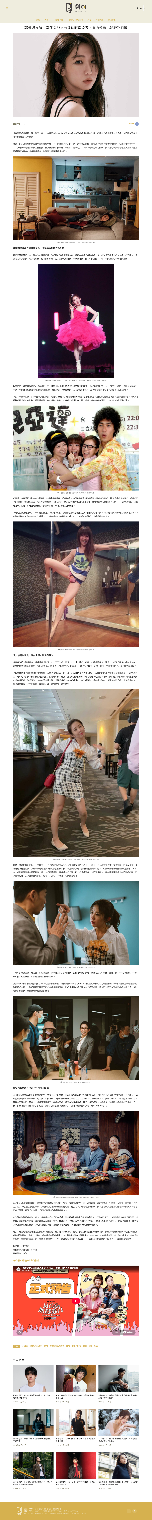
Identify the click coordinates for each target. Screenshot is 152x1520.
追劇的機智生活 (76, 20)
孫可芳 (61, 1346)
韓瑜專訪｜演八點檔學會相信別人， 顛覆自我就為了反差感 (75, 1439)
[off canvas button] (7, 8)
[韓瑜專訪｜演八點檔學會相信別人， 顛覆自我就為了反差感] (76, 1422)
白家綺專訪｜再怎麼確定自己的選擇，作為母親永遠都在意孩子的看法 (118, 1439)
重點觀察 (100, 20)
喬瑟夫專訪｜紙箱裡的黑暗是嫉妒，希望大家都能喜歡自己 (75, 1396)
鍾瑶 (90, 1346)
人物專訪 (25, 1346)
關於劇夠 (112, 20)
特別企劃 (59, 20)
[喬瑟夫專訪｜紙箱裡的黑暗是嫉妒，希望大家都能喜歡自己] (76, 1378)
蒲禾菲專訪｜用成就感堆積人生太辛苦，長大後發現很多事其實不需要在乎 (118, 1483)
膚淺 (73, 1346)
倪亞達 (46, 1346)
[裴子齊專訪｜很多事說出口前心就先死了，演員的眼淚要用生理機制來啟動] (33, 1465)
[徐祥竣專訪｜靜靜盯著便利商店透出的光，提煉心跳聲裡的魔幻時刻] (33, 1378)
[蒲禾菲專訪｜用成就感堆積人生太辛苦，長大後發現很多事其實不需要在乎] (118, 1465)
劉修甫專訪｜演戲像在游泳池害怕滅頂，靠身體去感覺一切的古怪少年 (118, 1396)
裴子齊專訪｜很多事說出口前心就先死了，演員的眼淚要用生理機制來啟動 (32, 1483)
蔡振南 (78, 1346)
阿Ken (96, 1346)
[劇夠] (51, 1510)
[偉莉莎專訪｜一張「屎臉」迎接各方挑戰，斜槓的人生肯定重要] (76, 1465)
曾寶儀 (68, 1346)
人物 (46, 20)
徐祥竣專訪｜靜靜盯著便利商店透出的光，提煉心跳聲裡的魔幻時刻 (32, 1396)
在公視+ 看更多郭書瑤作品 (26, 1260)
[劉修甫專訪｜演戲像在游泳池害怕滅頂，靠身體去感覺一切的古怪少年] (118, 1378)
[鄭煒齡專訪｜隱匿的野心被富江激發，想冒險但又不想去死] (33, 1422)
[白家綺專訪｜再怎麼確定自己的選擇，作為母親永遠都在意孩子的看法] (118, 1422)
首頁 (38, 20)
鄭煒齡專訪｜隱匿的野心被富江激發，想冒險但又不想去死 (32, 1439)
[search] (145, 8)
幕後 (89, 20)
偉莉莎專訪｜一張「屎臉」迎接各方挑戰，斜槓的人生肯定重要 (75, 1483)
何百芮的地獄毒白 (36, 1346)
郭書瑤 (85, 1346)
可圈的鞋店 (54, 1346)
